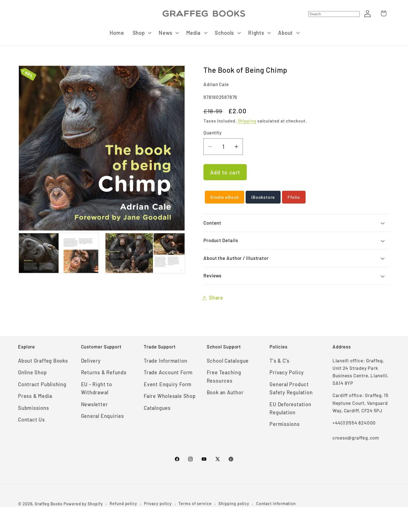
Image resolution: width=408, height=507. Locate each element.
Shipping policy (233, 503)
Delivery (91, 361)
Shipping (247, 121)
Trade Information (165, 361)
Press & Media (35, 396)
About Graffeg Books (43, 361)
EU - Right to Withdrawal (96, 388)
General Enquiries (102, 416)
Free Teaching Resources (224, 376)
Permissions (285, 424)
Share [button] (216, 298)
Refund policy (123, 503)
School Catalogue (228, 361)
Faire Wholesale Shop (170, 396)
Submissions (33, 408)
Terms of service (195, 503)
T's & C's (279, 361)
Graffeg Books (48, 503)
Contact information (276, 503)
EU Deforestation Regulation (290, 408)
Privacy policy (158, 503)
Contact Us (31, 419)
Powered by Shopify (83, 503)
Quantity (212, 132)
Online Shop (32, 372)
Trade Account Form (168, 372)
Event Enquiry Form (168, 384)
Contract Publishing (42, 384)
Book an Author (225, 392)
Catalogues (157, 408)
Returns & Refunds (104, 372)
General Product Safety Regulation (291, 388)
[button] (141, 32)
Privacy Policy (287, 372)
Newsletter (94, 404)
